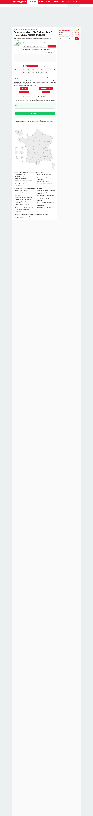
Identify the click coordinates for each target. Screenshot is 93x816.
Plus (68, 1)
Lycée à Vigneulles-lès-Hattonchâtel (23, 180)
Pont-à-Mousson (35, 49)
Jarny (29, 49)
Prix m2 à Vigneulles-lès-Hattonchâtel (45, 202)
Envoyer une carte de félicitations (44, 183)
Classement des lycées (20, 178)
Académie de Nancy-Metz (32, 29)
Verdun (48, 49)
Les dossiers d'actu (64, 36)
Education (36, 5)
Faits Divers (29, 5)
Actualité (62, 32)
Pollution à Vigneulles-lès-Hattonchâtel (46, 190)
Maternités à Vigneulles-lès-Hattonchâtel (24, 192)
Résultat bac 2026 (20, 29)
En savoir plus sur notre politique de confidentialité (24, 115)
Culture (48, 1)
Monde (42, 5)
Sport (41, 1)
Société (22, 5)
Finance (56, 1)
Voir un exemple (75, 32)
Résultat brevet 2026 (20, 174)
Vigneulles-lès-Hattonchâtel (21, 190)
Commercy (43, 49)
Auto (62, 1)
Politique (15, 5)
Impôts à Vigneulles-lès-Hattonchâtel (24, 199)
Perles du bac (18, 182)
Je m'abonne (34, 113)
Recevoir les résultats (32, 66)
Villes (47, 5)
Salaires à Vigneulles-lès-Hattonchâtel (24, 197)
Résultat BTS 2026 (19, 176)
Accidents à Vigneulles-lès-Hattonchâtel (24, 207)
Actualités (32, 1)
